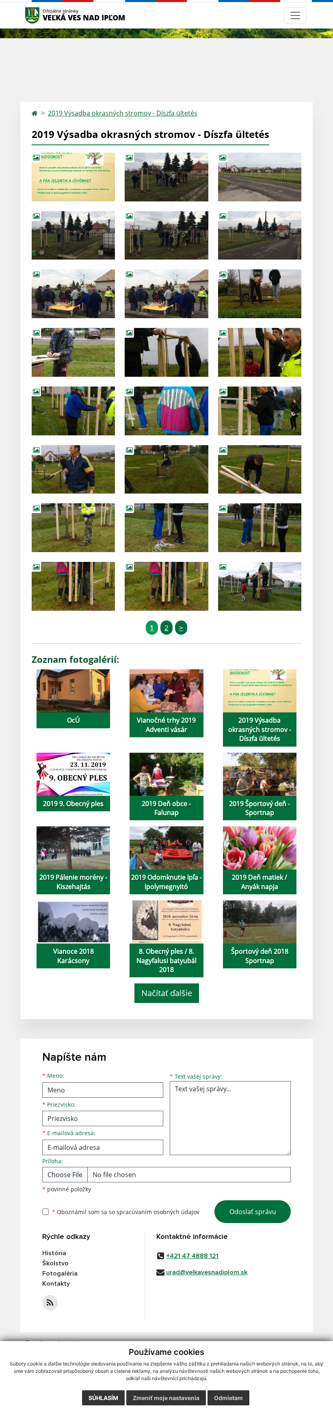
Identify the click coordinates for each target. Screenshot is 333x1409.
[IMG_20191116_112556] (166, 469)
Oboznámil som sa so (125, 1212)
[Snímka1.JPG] (73, 177)
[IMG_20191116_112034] (73, 352)
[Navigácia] (295, 15)
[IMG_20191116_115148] (259, 586)
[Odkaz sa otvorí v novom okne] (50, 1303)
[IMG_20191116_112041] (166, 352)
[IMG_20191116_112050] (259, 352)
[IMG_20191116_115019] (166, 527)
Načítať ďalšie (166, 992)
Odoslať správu (252, 1211)
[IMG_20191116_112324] (73, 469)
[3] (259, 235)
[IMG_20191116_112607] (259, 469)
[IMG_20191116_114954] (73, 527)
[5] (259, 177)
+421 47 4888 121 (192, 1256)
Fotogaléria (60, 1273)
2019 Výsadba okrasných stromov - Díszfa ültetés (122, 113)
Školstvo (55, 1263)
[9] (166, 235)
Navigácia (44, 15)
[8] (73, 293)
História (54, 1253)
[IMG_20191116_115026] (259, 527)
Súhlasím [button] (103, 1397)
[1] (166, 177)
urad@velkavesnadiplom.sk (206, 1272)
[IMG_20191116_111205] (259, 293)
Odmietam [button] (228, 1397)
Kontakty (56, 1283)
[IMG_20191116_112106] (259, 411)
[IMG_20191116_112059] (73, 411)
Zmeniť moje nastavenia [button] (166, 1397)
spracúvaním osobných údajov (158, 1212)
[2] (73, 235)
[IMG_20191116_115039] (73, 586)
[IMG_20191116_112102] (166, 411)
